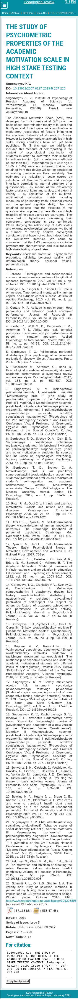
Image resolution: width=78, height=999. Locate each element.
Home (5, 13)
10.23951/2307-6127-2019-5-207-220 (39, 88)
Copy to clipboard (18, 981)
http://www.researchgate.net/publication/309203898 (41, 900)
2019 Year (28, 13)
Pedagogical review (39, 2)
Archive (15, 13)
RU (67, 2)
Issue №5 (42, 13)
